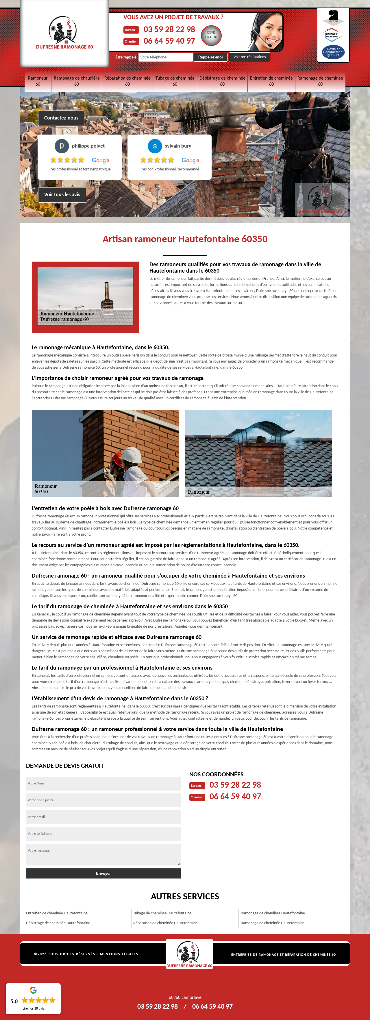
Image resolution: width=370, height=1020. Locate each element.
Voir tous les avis (62, 195)
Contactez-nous (61, 118)
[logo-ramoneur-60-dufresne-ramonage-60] (189, 954)
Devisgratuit (211, 35)
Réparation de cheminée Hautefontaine (165, 923)
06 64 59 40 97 (169, 41)
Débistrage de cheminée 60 (222, 81)
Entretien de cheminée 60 (271, 81)
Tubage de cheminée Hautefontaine (162, 913)
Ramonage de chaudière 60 (77, 81)
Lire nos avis (33, 1008)
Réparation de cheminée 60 (127, 81)
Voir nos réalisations (250, 57)
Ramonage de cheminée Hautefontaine (273, 923)
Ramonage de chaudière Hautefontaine (273, 913)
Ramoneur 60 (38, 81)
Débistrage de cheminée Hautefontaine (58, 923)
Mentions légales (119, 954)
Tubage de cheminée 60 (175, 81)
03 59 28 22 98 (169, 29)
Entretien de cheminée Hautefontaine (57, 913)
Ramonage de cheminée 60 (320, 81)
